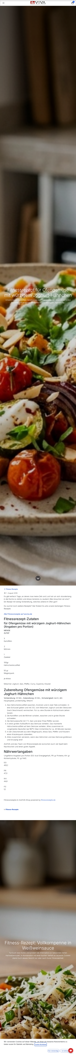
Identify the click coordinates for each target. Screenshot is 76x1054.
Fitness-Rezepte (12, 589)
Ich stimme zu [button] (66, 1051)
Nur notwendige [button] (53, 1051)
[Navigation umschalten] (3, 3)
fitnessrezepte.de (48, 800)
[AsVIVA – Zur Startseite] (38, 3)
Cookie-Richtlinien (40, 1044)
